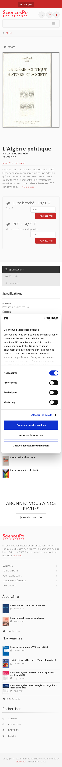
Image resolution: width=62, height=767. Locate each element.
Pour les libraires (12, 575)
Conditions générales (14, 580)
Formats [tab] (13, 276)
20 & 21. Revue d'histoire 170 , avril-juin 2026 (33, 660)
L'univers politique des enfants (27, 617)
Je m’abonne (28, 517)
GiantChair (21, 761)
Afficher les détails (41, 415)
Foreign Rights (11, 570)
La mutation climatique (22, 457)
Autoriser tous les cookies (31, 425)
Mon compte (9, 585)
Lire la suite (29, 187)
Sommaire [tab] (14, 282)
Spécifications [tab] (16, 269)
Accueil (9, 32)
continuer (18, 555)
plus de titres (13, 631)
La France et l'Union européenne (27, 605)
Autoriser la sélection (31, 435)
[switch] (53, 382)
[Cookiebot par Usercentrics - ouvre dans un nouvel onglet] (44, 319)
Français (28, 4)
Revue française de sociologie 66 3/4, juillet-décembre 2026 (33, 686)
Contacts (8, 565)
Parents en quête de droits (24, 470)
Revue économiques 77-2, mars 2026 (29, 647)
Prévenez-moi (46, 215)
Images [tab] (11, 47)
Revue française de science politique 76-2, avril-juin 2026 (32, 673)
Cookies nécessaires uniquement (31, 445)
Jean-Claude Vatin (13, 163)
